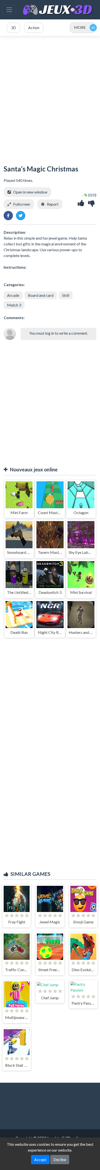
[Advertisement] (50, 98)
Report (52, 204)
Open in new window (30, 192)
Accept (40, 1159)
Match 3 (14, 305)
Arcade (13, 295)
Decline (59, 1159)
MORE (80, 27)
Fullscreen (21, 204)
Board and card (40, 295)
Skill (65, 295)
